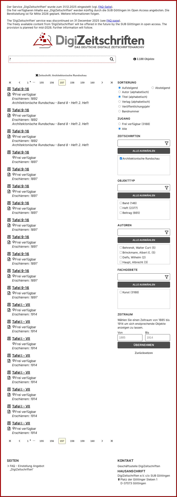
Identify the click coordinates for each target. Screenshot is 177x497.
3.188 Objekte (145, 59)
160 (92, 82)
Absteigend (162, 88)
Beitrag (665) (131, 212)
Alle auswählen (144, 150)
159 (82, 82)
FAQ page (112, 20)
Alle (124, 128)
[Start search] (112, 59)
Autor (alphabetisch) (135, 92)
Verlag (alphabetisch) (135, 101)
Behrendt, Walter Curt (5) (139, 247)
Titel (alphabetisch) (134, 97)
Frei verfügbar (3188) (135, 124)
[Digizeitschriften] (88, 41)
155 (42, 82)
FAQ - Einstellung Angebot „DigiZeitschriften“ (27, 467)
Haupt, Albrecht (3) (135, 262)
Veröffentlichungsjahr (135, 106)
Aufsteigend (129, 88)
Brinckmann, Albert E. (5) (139, 252)
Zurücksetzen (144, 352)
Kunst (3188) (131, 292)
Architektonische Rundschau (141, 158)
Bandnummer (130, 111)
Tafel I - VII (21, 305)
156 (52, 82)
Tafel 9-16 (20, 89)
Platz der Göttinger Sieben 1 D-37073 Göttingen (138, 481)
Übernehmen (144, 345)
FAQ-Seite (104, 6)
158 (72, 82)
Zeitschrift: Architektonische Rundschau (63, 75)
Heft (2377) (130, 208)
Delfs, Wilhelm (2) (134, 257)
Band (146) (130, 203)
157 (62, 82)
